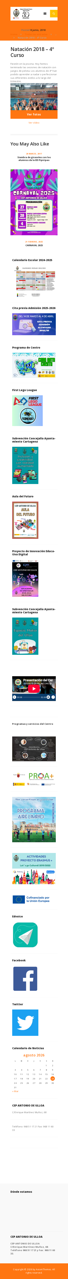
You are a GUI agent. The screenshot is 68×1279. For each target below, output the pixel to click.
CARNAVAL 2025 (34, 245)
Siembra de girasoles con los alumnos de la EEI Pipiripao (34, 158)
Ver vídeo (34, 122)
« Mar (15, 1091)
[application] (34, 688)
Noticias (15, 30)
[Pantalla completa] (53, 697)
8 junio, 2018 (38, 30)
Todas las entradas (36, 34)
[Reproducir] (14, 697)
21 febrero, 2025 (34, 242)
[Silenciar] (48, 697)
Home (13, 34)
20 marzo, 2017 (34, 153)
